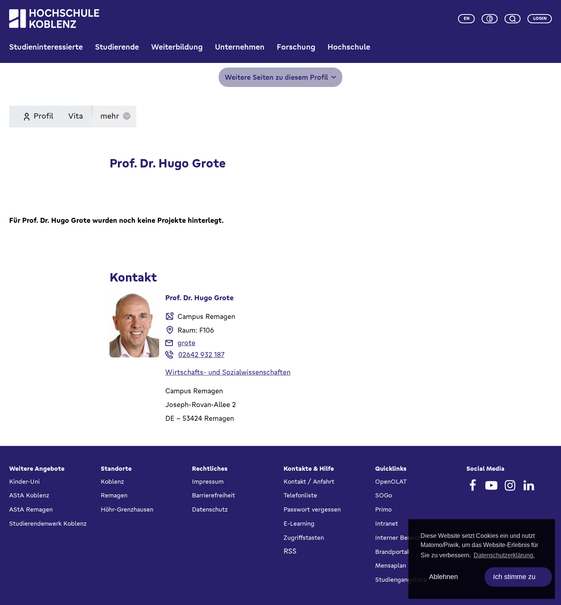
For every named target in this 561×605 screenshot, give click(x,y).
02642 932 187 (201, 354)
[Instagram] (510, 485)
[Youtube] (491, 485)
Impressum (208, 481)
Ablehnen (443, 577)
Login (539, 18)
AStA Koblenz (29, 495)
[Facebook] (472, 485)
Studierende (117, 47)
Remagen (114, 495)
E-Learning (299, 523)
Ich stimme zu (514, 577)
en (466, 18)
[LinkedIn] (528, 485)
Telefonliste (300, 495)
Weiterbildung (177, 47)
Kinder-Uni (24, 481)
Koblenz (112, 481)
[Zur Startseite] (54, 18)
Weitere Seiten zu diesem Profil (276, 77)
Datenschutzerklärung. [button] (504, 555)
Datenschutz (210, 509)
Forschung (296, 47)
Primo (383, 509)
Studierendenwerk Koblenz (48, 523)
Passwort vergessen (312, 509)
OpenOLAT (391, 481)
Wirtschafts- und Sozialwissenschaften (227, 372)
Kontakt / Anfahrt (309, 481)
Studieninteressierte (46, 47)
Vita (75, 116)
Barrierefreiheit (213, 495)
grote (186, 342)
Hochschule (348, 47)
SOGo (383, 495)
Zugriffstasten (304, 537)
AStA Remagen (31, 509)
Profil (42, 116)
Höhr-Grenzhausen (127, 509)
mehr (109, 116)
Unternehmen (239, 47)
